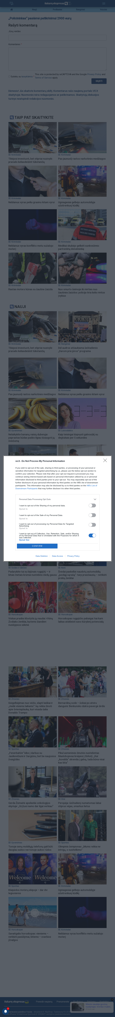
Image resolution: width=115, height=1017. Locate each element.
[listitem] (57, 499)
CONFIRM (37, 546)
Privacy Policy (73, 556)
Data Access (57, 556)
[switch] (92, 505)
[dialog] (57, 508)
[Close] (106, 461)
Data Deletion (42, 556)
